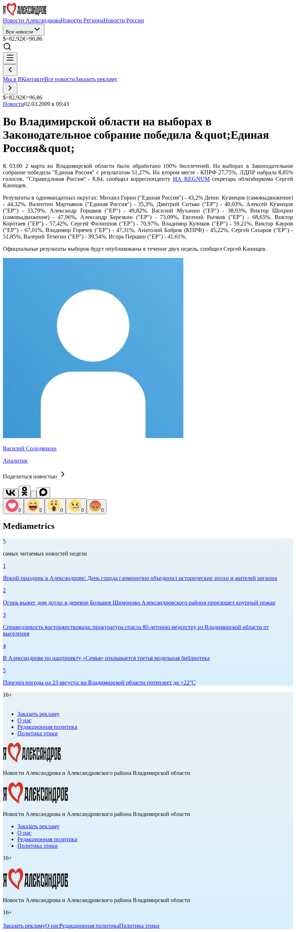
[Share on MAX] (43, 492)
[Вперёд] (10, 88)
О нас (24, 720)
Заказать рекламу (96, 79)
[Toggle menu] (10, 58)
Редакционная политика (47, 727)
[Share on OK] (24, 492)
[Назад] (10, 70)
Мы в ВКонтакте (23, 79)
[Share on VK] (10, 493)
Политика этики (37, 733)
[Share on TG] (33, 494)
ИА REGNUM (191, 179)
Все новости (19, 32)
